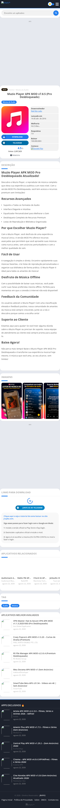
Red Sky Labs (36, 111)
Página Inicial (7, 800)
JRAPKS (42, 795)
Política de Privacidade (23, 800)
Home (11, 90)
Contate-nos (53, 800)
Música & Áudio (22, 90)
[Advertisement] (30, 53)
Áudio (5, 605)
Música (15, 605)
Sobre (36, 800)
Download (17, 137)
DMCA (43, 800)
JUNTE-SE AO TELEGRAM (32, 508)
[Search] (56, 13)
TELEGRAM (17, 143)
